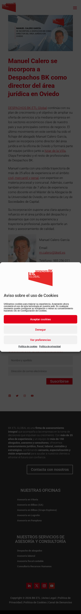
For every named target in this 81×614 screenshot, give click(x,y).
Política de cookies (27, 346)
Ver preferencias (40, 340)
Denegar (40, 329)
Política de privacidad (50, 346)
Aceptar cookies (40, 319)
